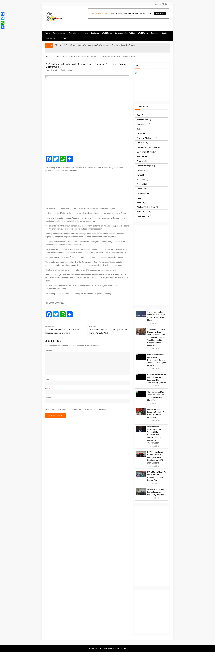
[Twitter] (2, 18)
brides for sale (142, 120)
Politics (140, 184)
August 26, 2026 (155, 348)
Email (47, 389)
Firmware (140, 161)
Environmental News (145, 152)
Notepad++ (141, 179)
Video (139, 202)
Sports (139, 189)
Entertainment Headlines (78, 33)
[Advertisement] (87, 189)
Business (95, 33)
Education (140, 143)
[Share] (2, 27)
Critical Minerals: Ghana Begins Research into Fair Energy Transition (156, 492)
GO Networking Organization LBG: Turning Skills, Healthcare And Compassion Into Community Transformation (154, 435)
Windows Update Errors (146, 207)
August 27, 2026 (155, 323)
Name (48, 380)
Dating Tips (141, 133)
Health (139, 170)
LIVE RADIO (63, 38)
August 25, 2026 (155, 446)
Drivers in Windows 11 (145, 138)
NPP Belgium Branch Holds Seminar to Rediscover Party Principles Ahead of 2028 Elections (155, 457)
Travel (139, 198)
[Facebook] (2, 14)
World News (107, 33)
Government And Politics (125, 33)
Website (48, 397)
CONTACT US (50, 38)
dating (139, 129)
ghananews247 (68, 70)
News (47, 33)
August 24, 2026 (155, 483)
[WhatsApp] (2, 23)
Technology (141, 193)
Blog (138, 115)
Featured (154, 33)
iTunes (139, 175)
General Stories (59, 33)
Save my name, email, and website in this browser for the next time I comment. (75, 410)
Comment (49, 351)
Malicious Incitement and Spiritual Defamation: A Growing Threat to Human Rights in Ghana (156, 360)
